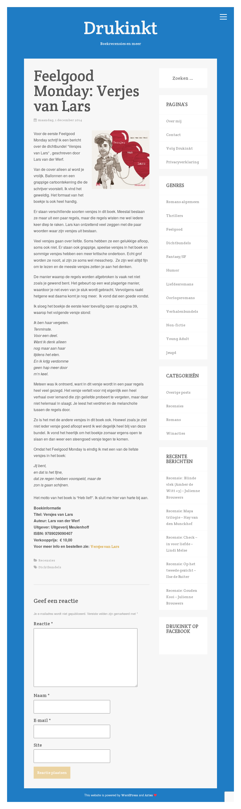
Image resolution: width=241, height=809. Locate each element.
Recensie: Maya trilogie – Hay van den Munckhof (182, 517)
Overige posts (178, 392)
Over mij (173, 121)
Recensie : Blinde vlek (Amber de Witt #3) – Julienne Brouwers (183, 488)
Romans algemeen (182, 201)
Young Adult (177, 338)
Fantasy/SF (176, 256)
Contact (173, 134)
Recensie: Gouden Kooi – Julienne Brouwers (181, 597)
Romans (173, 419)
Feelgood (174, 229)
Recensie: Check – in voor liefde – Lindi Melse (181, 544)
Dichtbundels (49, 567)
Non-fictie (175, 325)
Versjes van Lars (104, 546)
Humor (172, 270)
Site (38, 745)
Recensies (46, 560)
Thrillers (174, 215)
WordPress (129, 795)
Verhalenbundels (182, 311)
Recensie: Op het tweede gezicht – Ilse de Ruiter (181, 570)
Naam (42, 695)
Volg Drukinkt (179, 148)
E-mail (42, 720)
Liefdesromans (179, 284)
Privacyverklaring (182, 162)
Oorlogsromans (180, 297)
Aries (149, 795)
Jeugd (171, 352)
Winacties (175, 433)
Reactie (43, 623)
